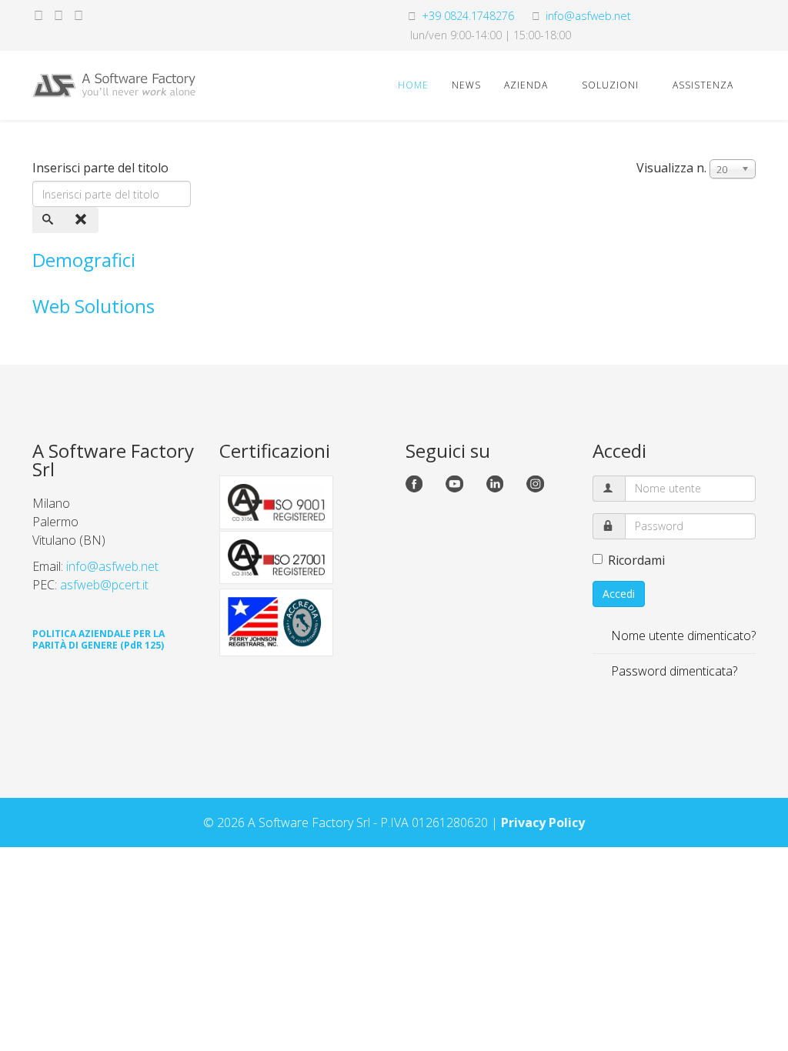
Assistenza (703, 85)
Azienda (526, 85)
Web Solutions (93, 306)
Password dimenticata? (672, 670)
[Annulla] (82, 220)
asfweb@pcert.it (104, 584)
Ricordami (636, 560)
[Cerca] (49, 220)
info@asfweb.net (588, 15)
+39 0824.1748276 (468, 15)
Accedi (619, 593)
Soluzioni (610, 85)
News (466, 85)
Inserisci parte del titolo (102, 167)
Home (413, 85)
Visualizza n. (671, 167)
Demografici (83, 259)
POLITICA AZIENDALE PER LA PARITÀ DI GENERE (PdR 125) (98, 639)
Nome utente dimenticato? (682, 635)
